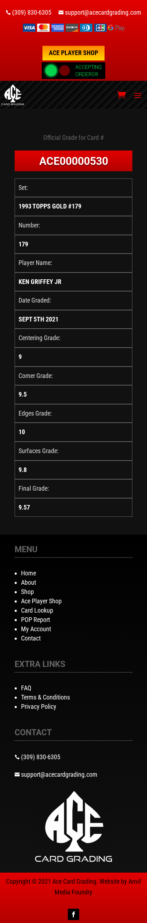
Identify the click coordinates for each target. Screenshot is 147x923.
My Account (36, 629)
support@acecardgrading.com (103, 12)
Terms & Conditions (45, 697)
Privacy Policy (38, 706)
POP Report (35, 619)
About (28, 582)
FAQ (26, 688)
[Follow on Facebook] (73, 914)
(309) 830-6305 (31, 12)
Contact (31, 638)
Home (28, 573)
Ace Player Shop (73, 53)
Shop (27, 591)
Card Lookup (37, 610)
